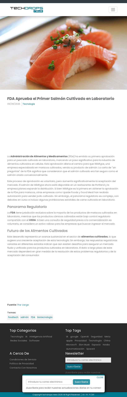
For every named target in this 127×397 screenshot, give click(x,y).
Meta (107, 336)
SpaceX (90, 348)
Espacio (96, 344)
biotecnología (44, 317)
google (74, 336)
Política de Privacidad (22, 363)
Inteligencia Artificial (41, 336)
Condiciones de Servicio (23, 359)
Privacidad (81, 340)
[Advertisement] (63, 130)
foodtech (13, 317)
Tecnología (29, 103)
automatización (75, 348)
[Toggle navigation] (113, 10)
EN (83, 394)
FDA (33, 317)
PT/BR (91, 394)
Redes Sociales (18, 340)
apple (69, 340)
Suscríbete (81, 382)
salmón (25, 317)
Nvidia (106, 344)
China (107, 340)
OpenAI (85, 336)
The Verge (23, 304)
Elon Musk (84, 344)
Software (34, 340)
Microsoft (71, 344)
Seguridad (96, 336)
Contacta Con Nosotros (23, 367)
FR (87, 394)
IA (26, 336)
